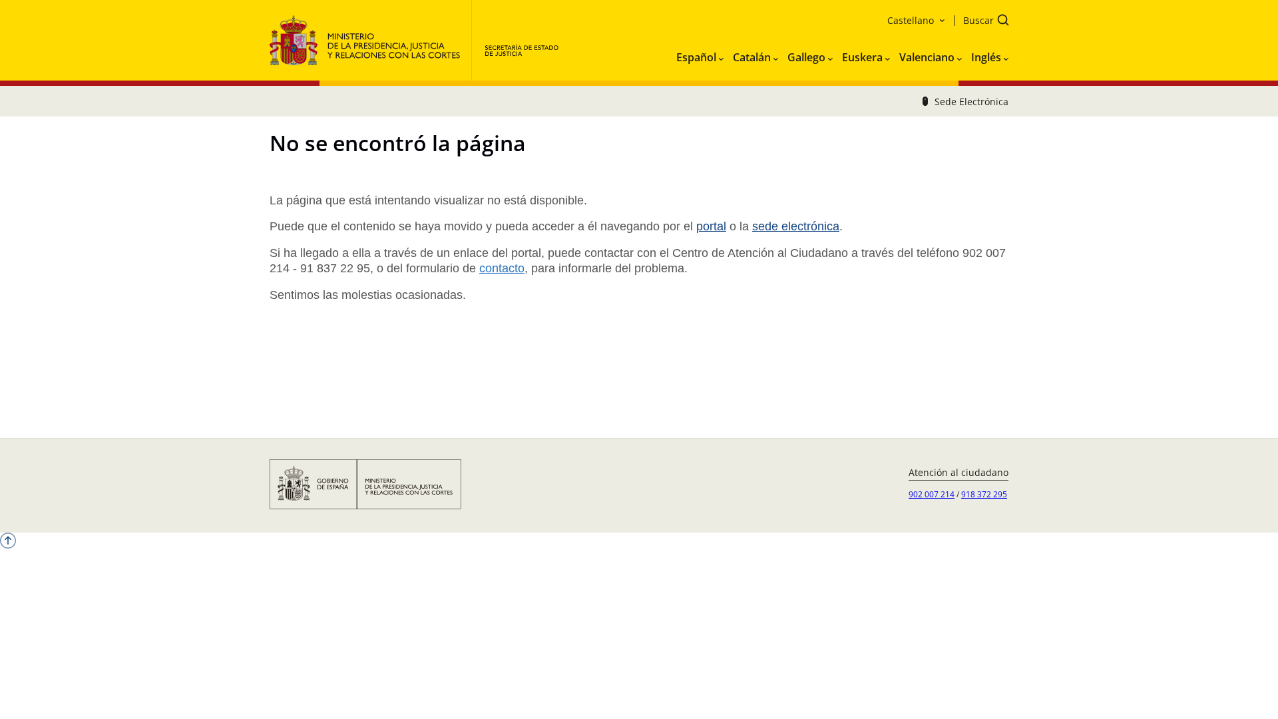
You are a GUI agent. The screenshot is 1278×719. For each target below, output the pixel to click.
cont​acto (502, 268)
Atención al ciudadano (958, 472)
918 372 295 (984, 494)
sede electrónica (795, 226)
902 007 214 (932, 494)
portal (711, 226)
